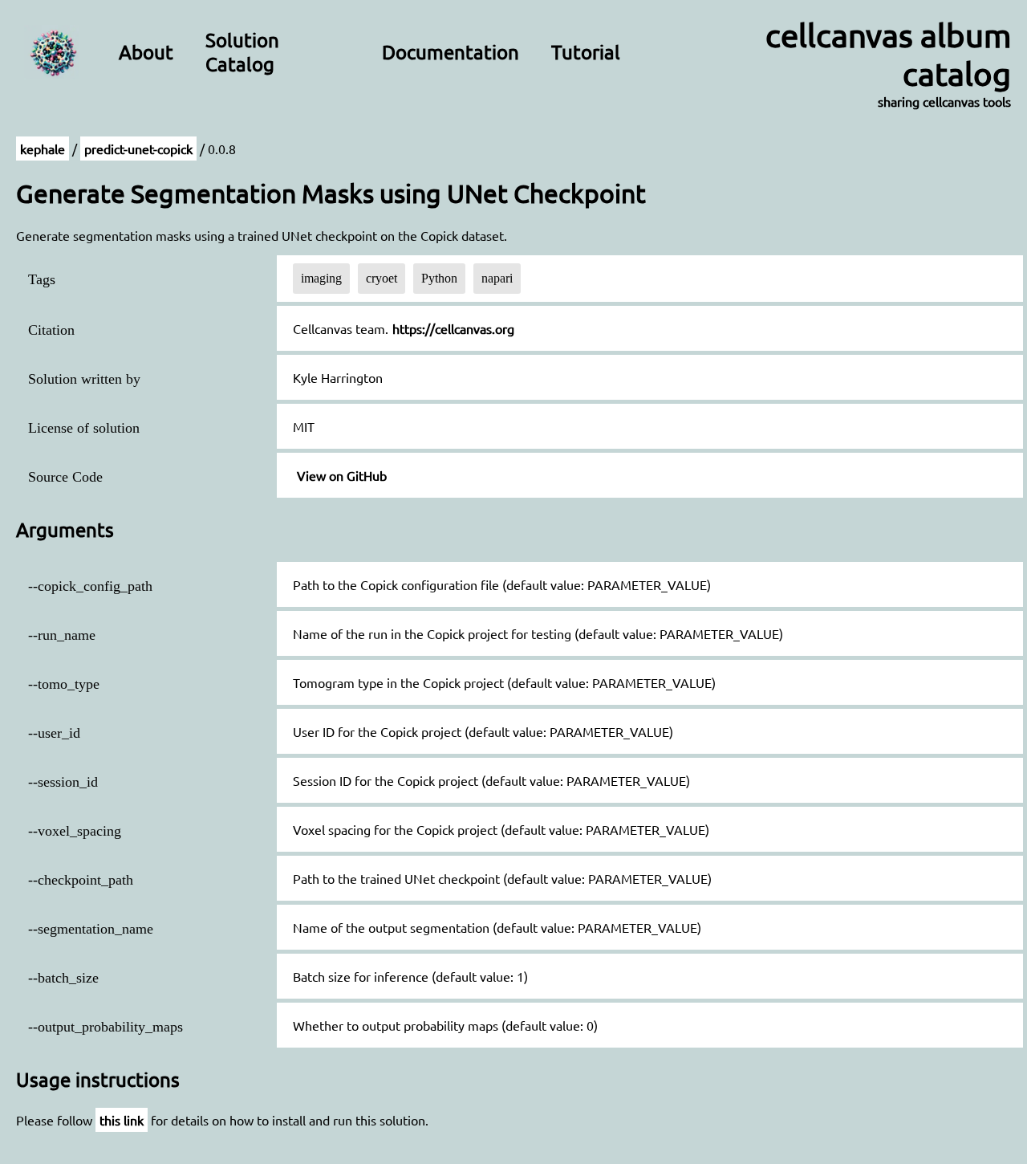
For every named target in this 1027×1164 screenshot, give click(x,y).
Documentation (450, 51)
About (146, 51)
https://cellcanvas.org (453, 328)
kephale (42, 148)
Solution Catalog (242, 51)
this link (121, 1120)
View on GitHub (342, 475)
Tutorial (585, 51)
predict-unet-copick (138, 148)
